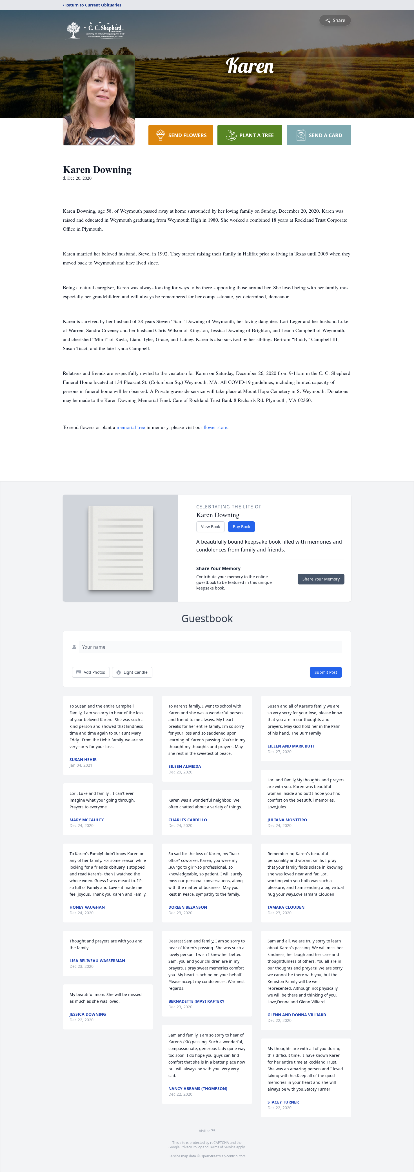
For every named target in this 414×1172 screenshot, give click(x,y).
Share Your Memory (321, 579)
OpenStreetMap (213, 1156)
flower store (215, 427)
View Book (210, 526)
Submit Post (326, 672)
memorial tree (131, 427)
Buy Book (241, 526)
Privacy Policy (191, 1147)
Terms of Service (222, 1147)
